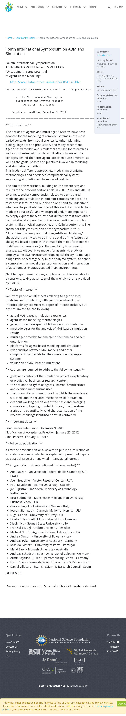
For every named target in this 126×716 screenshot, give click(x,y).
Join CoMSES (12, 642)
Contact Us (12, 646)
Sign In (119, 6)
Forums (92, 6)
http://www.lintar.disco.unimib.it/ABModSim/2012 (45, 82)
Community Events (25, 37)
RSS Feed (112, 651)
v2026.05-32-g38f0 (78, 685)
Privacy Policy (13, 651)
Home (9, 37)
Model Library (37, 6)
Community (75, 6)
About (20, 6)
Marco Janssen (104, 55)
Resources (57, 6)
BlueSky (114, 646)
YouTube (111, 642)
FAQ (8, 655)
